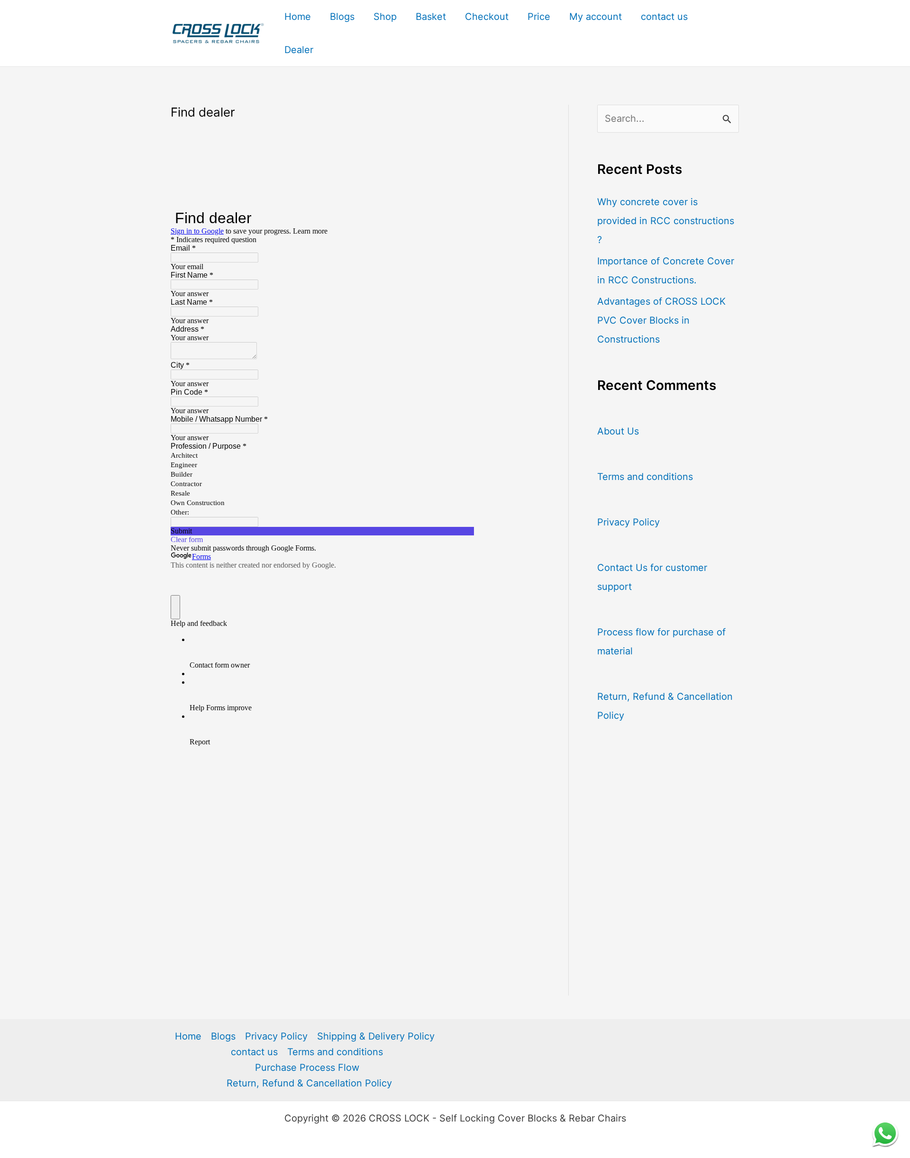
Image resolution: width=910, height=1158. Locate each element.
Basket (431, 16)
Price (539, 16)
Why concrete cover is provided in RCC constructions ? (665, 220)
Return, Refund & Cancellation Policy (309, 1083)
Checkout (487, 16)
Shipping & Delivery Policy (376, 1036)
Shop (385, 16)
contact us (664, 16)
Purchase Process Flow (307, 1067)
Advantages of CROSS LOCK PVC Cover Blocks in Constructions (661, 320)
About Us (618, 431)
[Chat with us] (885, 1133)
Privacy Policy (628, 522)
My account (595, 16)
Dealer (298, 49)
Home (297, 16)
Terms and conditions (645, 476)
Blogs (342, 16)
